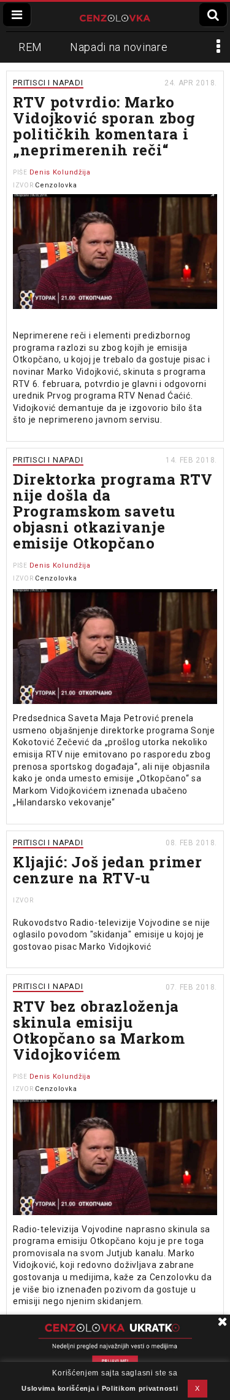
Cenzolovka (56, 185)
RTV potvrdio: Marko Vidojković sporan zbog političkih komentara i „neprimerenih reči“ (104, 126)
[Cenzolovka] (114, 16)
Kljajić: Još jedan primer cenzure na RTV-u (107, 870)
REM (30, 47)
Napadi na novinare (119, 47)
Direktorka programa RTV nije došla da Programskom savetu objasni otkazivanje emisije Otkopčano (113, 511)
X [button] (197, 1388)
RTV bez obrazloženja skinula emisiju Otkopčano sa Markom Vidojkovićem (99, 1030)
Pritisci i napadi (48, 82)
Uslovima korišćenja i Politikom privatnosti (99, 1388)
